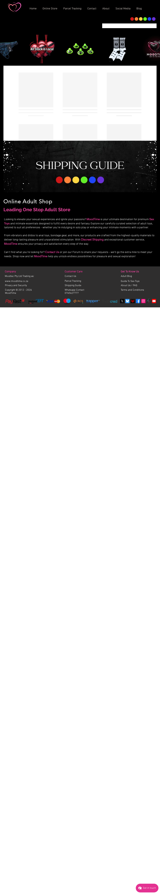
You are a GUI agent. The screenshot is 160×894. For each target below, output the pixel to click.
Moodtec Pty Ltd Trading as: (19, 313)
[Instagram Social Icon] (143, 338)
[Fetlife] (133, 338)
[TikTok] (149, 338)
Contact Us (52, 289)
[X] (122, 338)
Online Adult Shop (27, 238)
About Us (126, 322)
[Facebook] (138, 338)
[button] (107, 7)
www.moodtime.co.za (16, 318)
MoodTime (93, 256)
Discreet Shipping (92, 276)
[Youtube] (154, 338)
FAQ (135, 322)
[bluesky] (127, 338)
